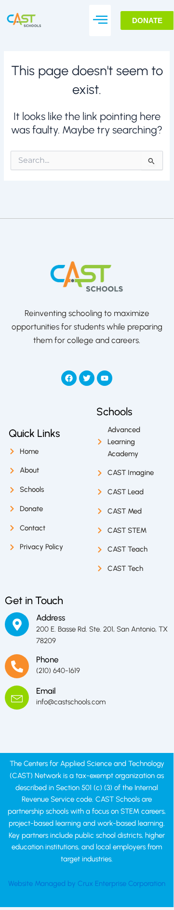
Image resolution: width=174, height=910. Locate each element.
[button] (100, 20)
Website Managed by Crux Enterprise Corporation (86, 883)
